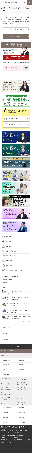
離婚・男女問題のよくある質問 (21, 403)
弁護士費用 (9, 241)
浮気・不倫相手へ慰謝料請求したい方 (22, 383)
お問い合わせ (24, 4)
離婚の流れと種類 (11, 255)
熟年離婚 (5, 369)
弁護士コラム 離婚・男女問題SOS (6, 398)
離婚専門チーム (22, 407)
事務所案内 (5, 412)
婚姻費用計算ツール (14, 125)
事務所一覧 (9, 246)
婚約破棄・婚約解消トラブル (5, 393)
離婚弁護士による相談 (7, 351)
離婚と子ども (10, 260)
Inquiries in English (7, 279)
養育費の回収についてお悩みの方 (21, 388)
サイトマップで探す (16, 36)
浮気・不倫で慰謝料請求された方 (6, 388)
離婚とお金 (9, 265)
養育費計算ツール (14, 118)
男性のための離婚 (5, 384)
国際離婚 (21, 364)
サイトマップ (22, 422)
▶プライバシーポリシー (6, 437)
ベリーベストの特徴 (7, 407)
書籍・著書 (21, 417)
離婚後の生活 (6, 374)
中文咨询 (5, 282)
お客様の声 (5, 339)
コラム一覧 (26, 321)
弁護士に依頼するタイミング (14, 270)
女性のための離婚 (21, 379)
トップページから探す (16, 29)
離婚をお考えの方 (11, 251)
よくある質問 (6, 327)
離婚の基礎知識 (5, 355)
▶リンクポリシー (16, 437)
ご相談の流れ (25, 68)
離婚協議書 (21, 369)
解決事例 (5, 333)
